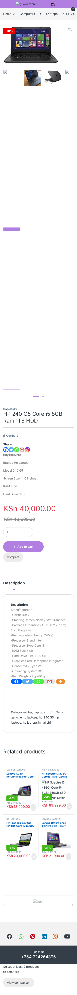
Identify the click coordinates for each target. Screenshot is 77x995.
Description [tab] (14, 583)
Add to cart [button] (33, 807)
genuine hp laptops (24, 717)
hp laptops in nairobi (37, 722)
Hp (43, 769)
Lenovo (21, 769)
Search (53, 4)
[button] (70, 29)
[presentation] (73, 905)
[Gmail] (49, 681)
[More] (60, 681)
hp (4, 408)
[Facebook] (6, 449)
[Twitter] (11, 449)
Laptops (52, 14)
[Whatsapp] (16, 449)
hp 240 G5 (46, 717)
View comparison (18, 982)
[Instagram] (27, 449)
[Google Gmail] (22, 449)
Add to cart (25, 546)
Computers (27, 14)
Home (7, 14)
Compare (12, 435)
